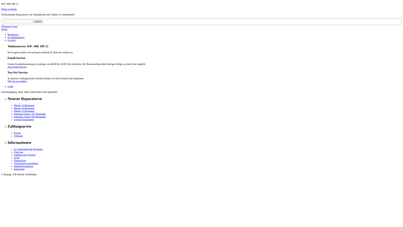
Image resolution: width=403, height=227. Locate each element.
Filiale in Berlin (9, 9)
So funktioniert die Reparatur (28, 149)
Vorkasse (18, 135)
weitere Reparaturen (24, 119)
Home (4, 29)
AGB (16, 157)
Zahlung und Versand (24, 155)
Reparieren (13, 34)
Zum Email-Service (17, 67)
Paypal (17, 133)
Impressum (19, 169)
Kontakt (12, 40)
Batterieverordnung (23, 166)
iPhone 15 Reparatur (24, 105)
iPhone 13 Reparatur (24, 111)
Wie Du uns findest (17, 81)
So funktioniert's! (16, 37)
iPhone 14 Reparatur (24, 108)
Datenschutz (20, 160)
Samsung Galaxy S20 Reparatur (30, 116)
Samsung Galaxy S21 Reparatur (30, 114)
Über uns (18, 152)
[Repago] (9, 26)
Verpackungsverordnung (26, 163)
